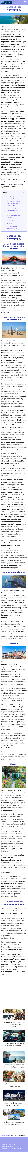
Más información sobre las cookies (12, 1148)
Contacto (5, 1142)
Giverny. (11, 223)
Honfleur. (12, 220)
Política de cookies (7, 1147)
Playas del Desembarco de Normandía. (12, 210)
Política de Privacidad (8, 1144)
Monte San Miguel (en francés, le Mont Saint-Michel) (14, 203)
